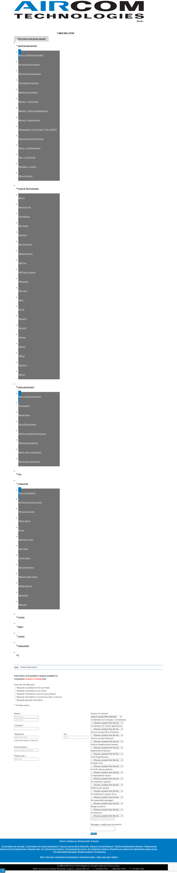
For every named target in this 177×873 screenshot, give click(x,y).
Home (16, 667)
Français (95, 841)
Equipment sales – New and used (95, 857)
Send (94, 833)
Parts (42, 857)
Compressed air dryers (76, 849)
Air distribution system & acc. (144, 849)
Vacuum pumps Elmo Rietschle (74, 846)
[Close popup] (2, 871)
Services (50, 857)
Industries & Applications (66, 857)
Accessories (99, 852)
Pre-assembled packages (65, 852)
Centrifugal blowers (17, 849)
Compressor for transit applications (42, 846)
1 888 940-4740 (65, 33)
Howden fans (34, 849)
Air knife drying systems (52, 849)
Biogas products (85, 852)
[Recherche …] (15, 663)
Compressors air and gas (13, 846)
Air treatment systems (98, 849)
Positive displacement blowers (129, 846)
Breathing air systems (120, 849)
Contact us (71, 841)
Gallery (114, 857)
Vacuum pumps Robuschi (102, 846)
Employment (84, 841)
